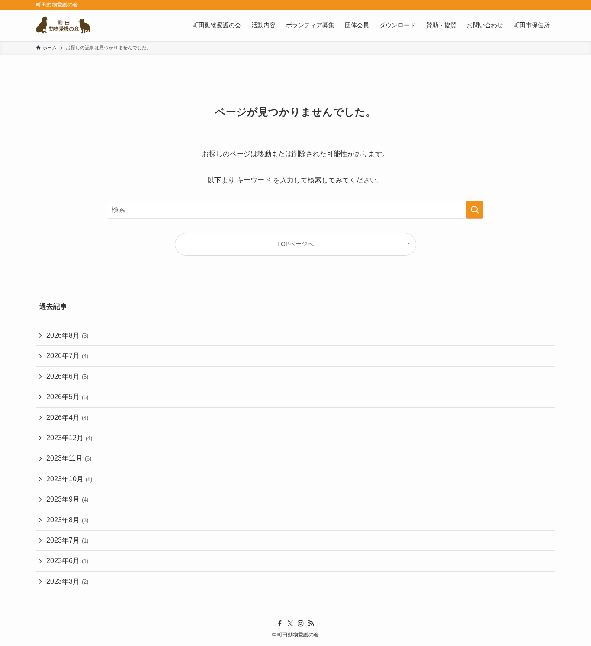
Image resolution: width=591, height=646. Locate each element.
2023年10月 (69, 479)
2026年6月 (67, 376)
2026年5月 (67, 396)
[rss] (311, 623)
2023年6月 (67, 560)
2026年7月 (67, 355)
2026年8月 (67, 335)
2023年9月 (67, 499)
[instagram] (301, 623)
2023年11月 (68, 458)
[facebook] (280, 623)
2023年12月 (69, 437)
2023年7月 (67, 540)
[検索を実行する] (474, 210)
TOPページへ (295, 243)
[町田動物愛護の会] (63, 25)
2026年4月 (67, 417)
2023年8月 (67, 520)
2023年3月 (67, 581)
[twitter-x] (290, 623)
